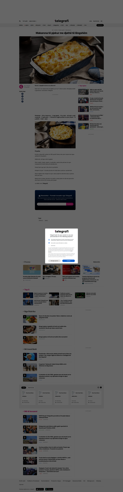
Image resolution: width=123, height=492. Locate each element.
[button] (61, 246)
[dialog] (61, 246)
